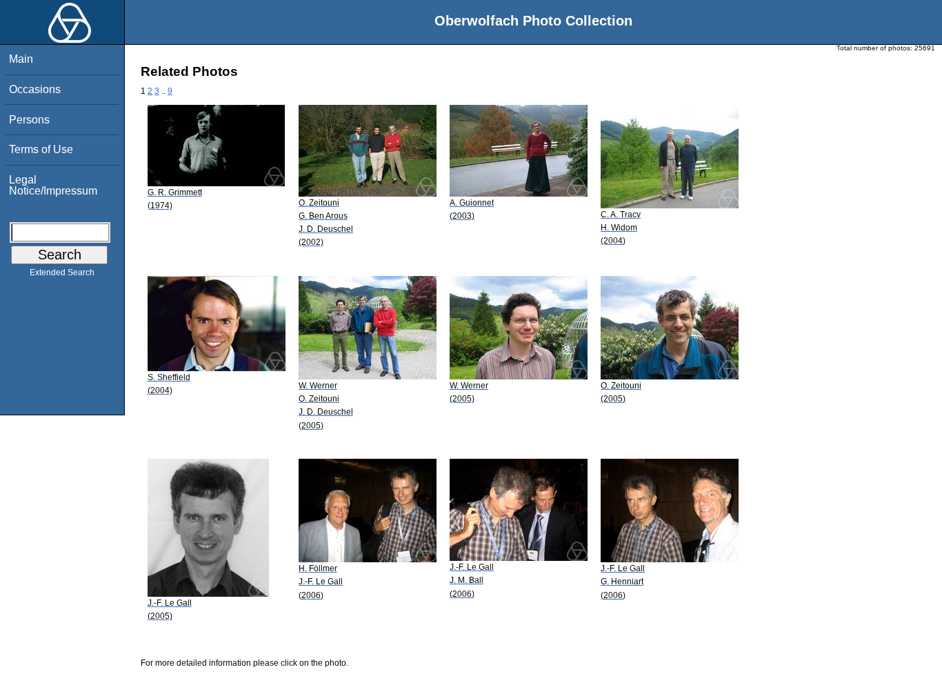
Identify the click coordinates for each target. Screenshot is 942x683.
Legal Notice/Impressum (53, 185)
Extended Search (62, 272)
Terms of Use (41, 149)
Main (21, 59)
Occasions (35, 89)
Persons (29, 120)
